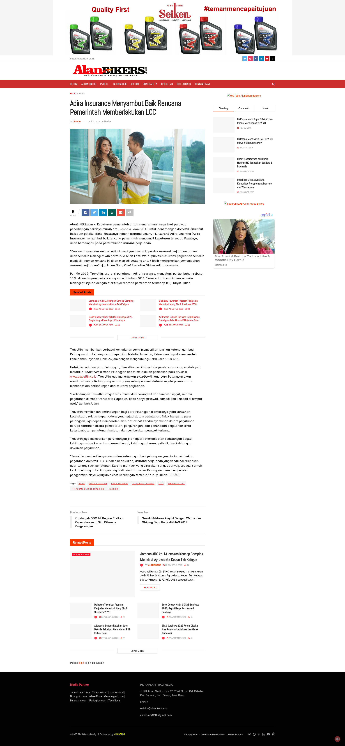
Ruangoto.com (78, 696)
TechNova (114, 700)
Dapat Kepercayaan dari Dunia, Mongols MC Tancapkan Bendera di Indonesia (254, 162)
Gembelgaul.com (114, 696)
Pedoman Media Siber (213, 734)
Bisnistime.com (78, 700)
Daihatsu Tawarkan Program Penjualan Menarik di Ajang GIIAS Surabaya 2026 (178, 302)
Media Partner (235, 734)
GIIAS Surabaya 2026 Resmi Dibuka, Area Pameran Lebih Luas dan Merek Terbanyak (180, 629)
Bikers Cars (184, 84)
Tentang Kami (202, 84)
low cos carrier (176, 483)
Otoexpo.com (99, 692)
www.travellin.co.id (83, 376)
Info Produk (120, 84)
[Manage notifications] (337, 739)
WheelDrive (95, 696)
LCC (161, 483)
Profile (104, 84)
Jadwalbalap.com (80, 692)
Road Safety (150, 84)
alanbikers (154, 565)
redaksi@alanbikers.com (154, 708)
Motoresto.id (116, 692)
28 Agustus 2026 (174, 308)
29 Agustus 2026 (104, 308)
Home (73, 93)
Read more (150, 587)
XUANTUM (119, 734)
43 (118, 325)
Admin (77, 121)
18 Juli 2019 (93, 121)
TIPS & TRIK (167, 84)
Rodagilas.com (97, 700)
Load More (137, 337)
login (81, 662)
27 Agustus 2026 (174, 325)
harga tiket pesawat (143, 483)
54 (118, 308)
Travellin (113, 488)
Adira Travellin (119, 483)
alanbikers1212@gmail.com (156, 715)
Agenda (135, 84)
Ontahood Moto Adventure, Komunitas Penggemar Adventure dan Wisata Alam (254, 183)
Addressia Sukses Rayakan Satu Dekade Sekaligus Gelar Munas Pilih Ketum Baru (179, 318)
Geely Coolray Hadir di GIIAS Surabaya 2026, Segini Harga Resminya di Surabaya (111, 318)
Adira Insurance (98, 483)
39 (188, 308)
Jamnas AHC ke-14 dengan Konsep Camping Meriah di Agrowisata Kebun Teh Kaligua (111, 302)
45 (191, 637)
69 (188, 325)
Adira (82, 483)
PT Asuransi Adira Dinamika (88, 488)
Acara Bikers (88, 84)
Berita (73, 84)
